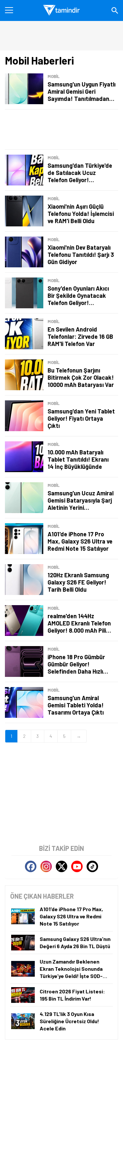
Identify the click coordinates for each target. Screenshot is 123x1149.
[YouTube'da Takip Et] (77, 866)
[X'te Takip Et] (61, 866)
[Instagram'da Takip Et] (46, 866)
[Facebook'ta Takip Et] (30, 866)
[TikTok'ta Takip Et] (92, 866)
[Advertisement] (61, 129)
